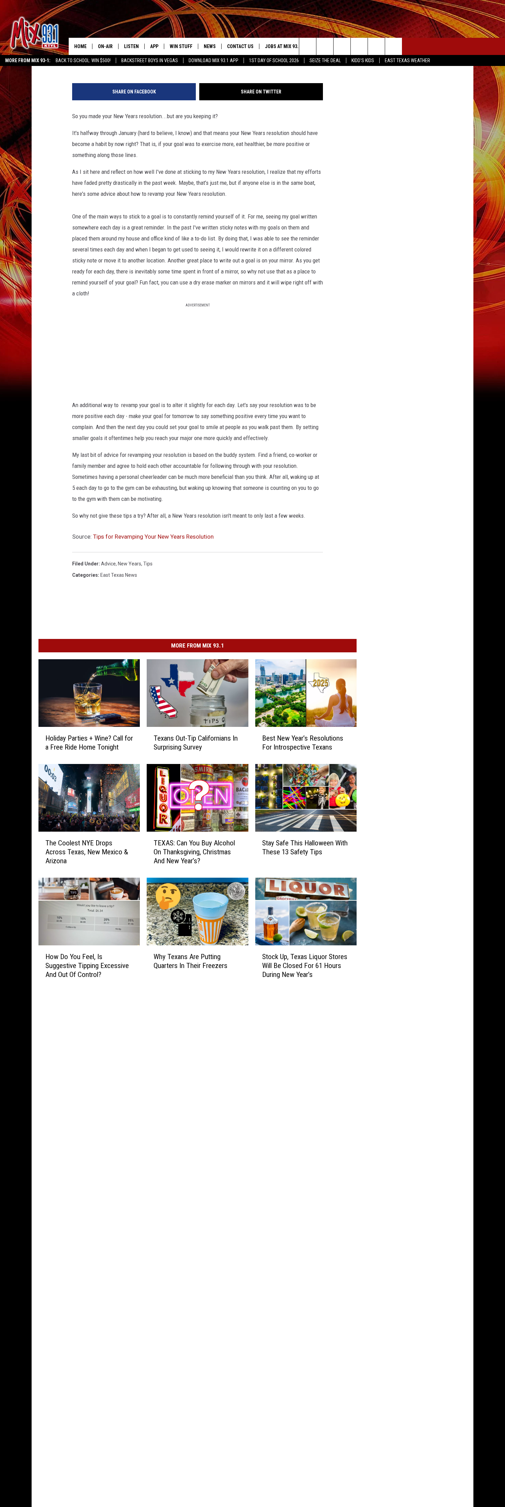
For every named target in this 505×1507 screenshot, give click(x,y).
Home (80, 46)
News (210, 46)
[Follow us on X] (376, 46)
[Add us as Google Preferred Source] (324, 46)
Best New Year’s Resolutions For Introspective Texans (302, 742)
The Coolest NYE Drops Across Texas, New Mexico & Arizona (86, 852)
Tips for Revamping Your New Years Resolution (153, 536)
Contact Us (240, 46)
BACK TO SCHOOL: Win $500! (83, 60)
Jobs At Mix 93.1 (283, 46)
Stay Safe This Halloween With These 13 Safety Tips (305, 847)
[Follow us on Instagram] (359, 46)
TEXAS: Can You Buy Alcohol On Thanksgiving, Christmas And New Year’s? (194, 852)
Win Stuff (181, 46)
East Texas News (118, 575)
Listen (131, 46)
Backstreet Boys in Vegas (149, 60)
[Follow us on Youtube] (393, 46)
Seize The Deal (325, 60)
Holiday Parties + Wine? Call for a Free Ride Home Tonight (89, 742)
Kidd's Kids (362, 60)
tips (148, 563)
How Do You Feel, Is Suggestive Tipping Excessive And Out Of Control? (87, 965)
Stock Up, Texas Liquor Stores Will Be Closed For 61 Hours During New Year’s (304, 965)
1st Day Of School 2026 (274, 60)
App (154, 46)
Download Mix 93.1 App (213, 60)
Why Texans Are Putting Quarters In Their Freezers (190, 960)
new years (129, 563)
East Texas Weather (407, 60)
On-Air (105, 46)
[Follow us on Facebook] (342, 46)
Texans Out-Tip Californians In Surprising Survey (196, 742)
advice (108, 563)
